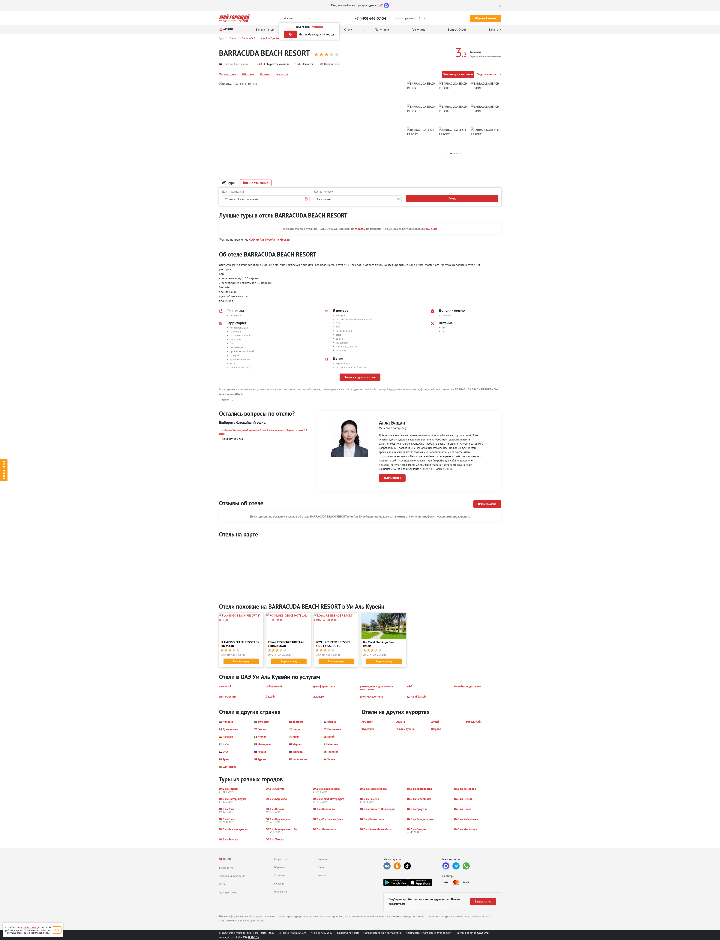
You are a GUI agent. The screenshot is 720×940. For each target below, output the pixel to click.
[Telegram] (456, 865)
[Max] (386, 5)
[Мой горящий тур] (234, 18)
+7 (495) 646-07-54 (370, 18)
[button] (273, 64)
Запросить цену (241, 661)
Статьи (321, 867)
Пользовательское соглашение (382, 933)
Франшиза (279, 875)
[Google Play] (395, 882)
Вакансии (323, 858)
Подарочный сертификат (232, 875)
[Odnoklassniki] (397, 865)
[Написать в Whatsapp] (466, 865)
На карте (282, 74)
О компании (280, 891)
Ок (57, 930)
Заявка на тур (4, 470)
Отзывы (265, 74)
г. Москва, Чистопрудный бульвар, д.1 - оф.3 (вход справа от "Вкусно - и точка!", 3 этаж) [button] (263, 431)
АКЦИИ (226, 859)
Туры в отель (227, 74)
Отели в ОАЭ (248, 38)
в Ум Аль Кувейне (269, 38)
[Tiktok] (407, 865)
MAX (380, 5)
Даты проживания (233, 191)
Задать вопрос (487, 74)
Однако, (224, 400)
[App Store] (420, 882)
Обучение (279, 867)
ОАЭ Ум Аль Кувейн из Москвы (269, 240)
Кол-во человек (323, 191)
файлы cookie (29, 927)
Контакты (279, 883)
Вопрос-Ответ (281, 858)
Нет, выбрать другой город (316, 34)
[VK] (387, 865)
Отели (233, 38)
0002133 (253, 937)
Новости (322, 875)
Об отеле (248, 74)
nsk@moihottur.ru (347, 933)
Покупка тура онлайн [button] (233, 438)
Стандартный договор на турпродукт (429, 933)
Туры (221, 38)
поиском (431, 229)
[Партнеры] (471, 882)
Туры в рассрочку (228, 892)
